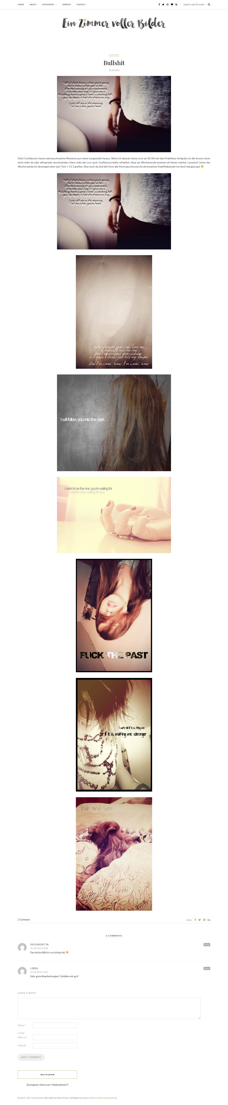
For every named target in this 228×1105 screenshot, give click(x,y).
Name (21, 1025)
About (33, 4)
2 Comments (24, 919)
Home (21, 4)
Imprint (66, 4)
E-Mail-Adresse (22, 1035)
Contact (81, 4)
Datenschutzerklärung (107, 1097)
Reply (206, 944)
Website (22, 1045)
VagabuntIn (39, 944)
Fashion (114, 55)
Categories (48, 4)
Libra (34, 968)
